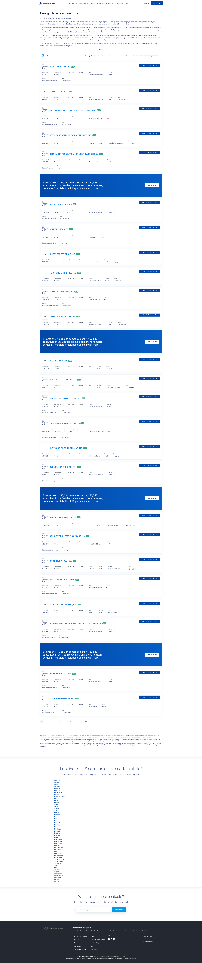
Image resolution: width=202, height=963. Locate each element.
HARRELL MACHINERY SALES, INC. (65, 398)
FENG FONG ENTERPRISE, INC (63, 273)
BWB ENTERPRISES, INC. (61, 561)
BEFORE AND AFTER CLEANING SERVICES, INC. (71, 135)
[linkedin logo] (111, 939)
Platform (71, 3)
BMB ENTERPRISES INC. (60, 673)
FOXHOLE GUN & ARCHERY (62, 291)
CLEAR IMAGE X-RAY (59, 91)
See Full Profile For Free (150, 65)
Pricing (127, 3)
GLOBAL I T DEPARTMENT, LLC (63, 604)
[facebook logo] (109, 939)
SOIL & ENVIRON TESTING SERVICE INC (67, 536)
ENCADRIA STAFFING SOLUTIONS (65, 423)
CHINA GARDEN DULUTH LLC (62, 316)
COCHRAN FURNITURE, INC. (62, 698)
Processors (94, 949)
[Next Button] (91, 721)
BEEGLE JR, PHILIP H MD (61, 204)
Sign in (146, 3)
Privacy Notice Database (98, 939)
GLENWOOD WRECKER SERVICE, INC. (66, 448)
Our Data (76, 943)
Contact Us (77, 946)
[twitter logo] (114, 939)
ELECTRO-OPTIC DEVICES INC (63, 379)
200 (86, 721)
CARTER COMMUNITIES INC (62, 580)
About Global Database (80, 936)
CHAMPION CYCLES (58, 361)
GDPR (92, 946)
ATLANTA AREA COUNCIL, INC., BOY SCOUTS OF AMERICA (75, 623)
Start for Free (157, 3)
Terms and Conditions (80, 949)
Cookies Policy (95, 943)
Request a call (148, 942)
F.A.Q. (92, 936)
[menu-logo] (47, 3)
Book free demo (148, 937)
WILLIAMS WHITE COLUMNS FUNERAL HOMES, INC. (73, 110)
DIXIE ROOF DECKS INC (60, 66)
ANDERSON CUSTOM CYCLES (63, 517)
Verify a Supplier (152, 185)
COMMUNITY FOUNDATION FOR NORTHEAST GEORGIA (74, 154)
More (100, 49)
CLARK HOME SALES (59, 229)
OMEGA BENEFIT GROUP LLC (62, 254)
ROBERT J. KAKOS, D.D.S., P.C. (63, 467)
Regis (120, 3)
